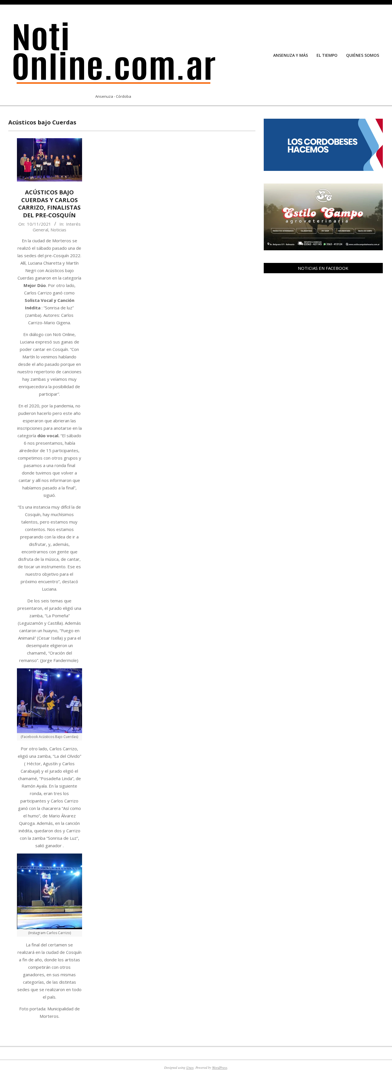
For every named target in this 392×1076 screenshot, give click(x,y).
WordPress (219, 1067)
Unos (190, 1067)
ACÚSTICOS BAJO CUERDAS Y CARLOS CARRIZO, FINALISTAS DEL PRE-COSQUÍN (49, 203)
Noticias (58, 230)
